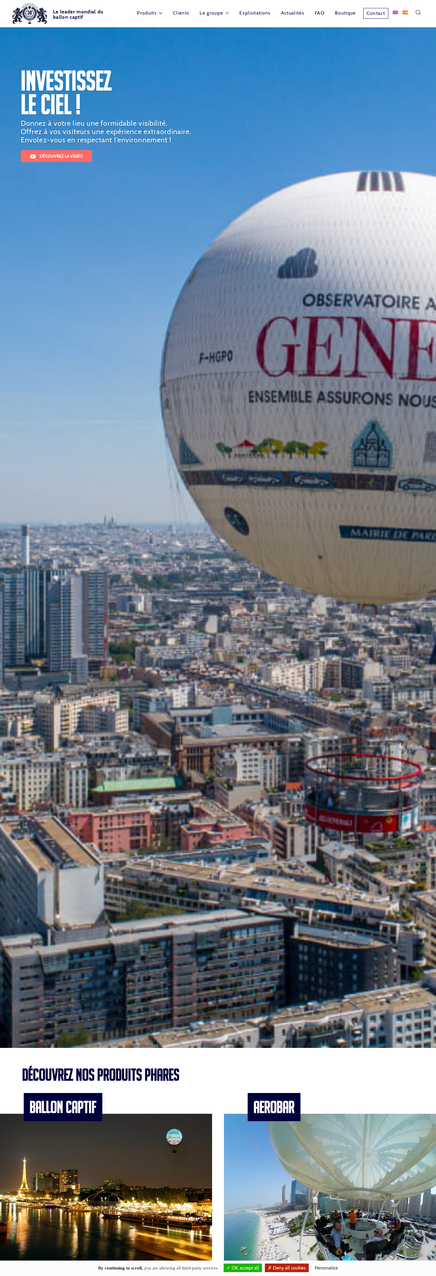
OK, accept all (244, 1268)
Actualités (292, 13)
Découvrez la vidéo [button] (61, 156)
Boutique (345, 13)
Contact (376, 13)
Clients (181, 13)
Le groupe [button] (211, 13)
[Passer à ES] (405, 12)
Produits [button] (147, 13)
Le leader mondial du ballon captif (78, 14)
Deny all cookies (289, 1268)
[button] (418, 12)
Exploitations (254, 13)
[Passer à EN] (395, 12)
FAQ (319, 13)
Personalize (326, 1268)
